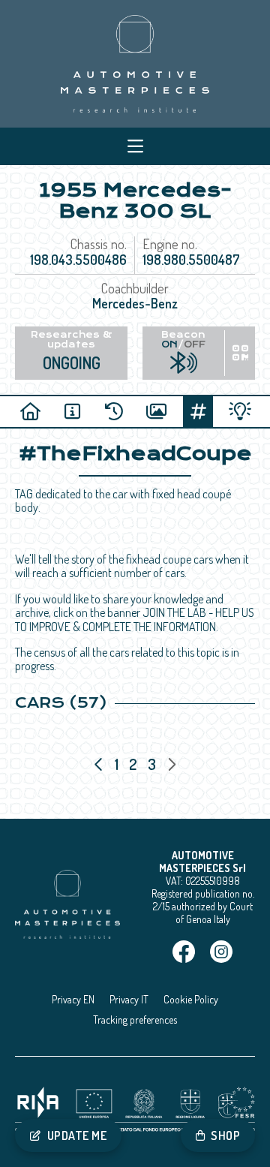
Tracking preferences (135, 1019)
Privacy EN (73, 999)
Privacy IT (129, 999)
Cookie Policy (191, 999)
